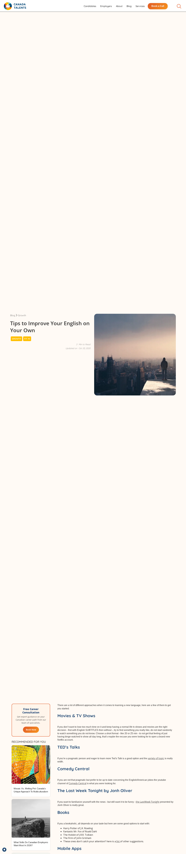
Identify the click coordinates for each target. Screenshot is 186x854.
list (118, 841)
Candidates (90, 6)
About (119, 6)
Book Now (31, 729)
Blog (129, 6)
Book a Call (157, 6)
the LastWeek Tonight (147, 801)
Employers (106, 6)
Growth (22, 315)
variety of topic (156, 758)
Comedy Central (77, 783)
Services (140, 6)
